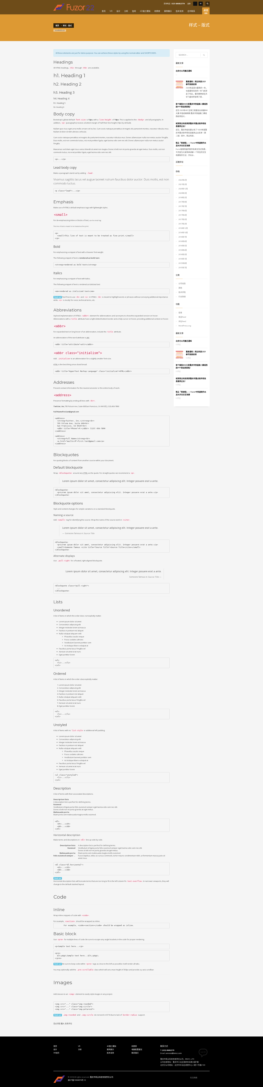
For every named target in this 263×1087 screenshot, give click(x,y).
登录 (180, 312)
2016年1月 (182, 259)
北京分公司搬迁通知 (184, 71)
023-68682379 (178, 4)
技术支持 (110, 1053)
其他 (180, 288)
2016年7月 (182, 237)
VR (79, 1046)
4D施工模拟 (111, 1046)
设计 (55, 1049)
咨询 (206, 11)
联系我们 (135, 1053)
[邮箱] (207, 1078)
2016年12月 (183, 228)
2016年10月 (183, 232)
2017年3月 (182, 219)
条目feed (182, 317)
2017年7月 (182, 206)
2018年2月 (182, 197)
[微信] (199, 1078)
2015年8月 (182, 263)
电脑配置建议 (137, 1049)
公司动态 (182, 283)
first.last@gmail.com (70, 411)
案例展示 (110, 1049)
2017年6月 (182, 210)
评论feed (182, 321)
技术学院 (182, 292)
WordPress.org (184, 325)
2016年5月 (182, 245)
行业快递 (182, 296)
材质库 (134, 1046)
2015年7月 (182, 267)
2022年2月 (182, 180)
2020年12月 (183, 188)
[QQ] (195, 4)
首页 (55, 1046)
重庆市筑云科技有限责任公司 (101, 1077)
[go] (204, 55)
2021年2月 (182, 184)
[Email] (201, 4)
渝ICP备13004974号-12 (77, 1080)
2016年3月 (182, 254)
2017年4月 (182, 215)
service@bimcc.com (173, 1053)
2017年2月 (182, 223)
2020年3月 (182, 193)
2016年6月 (182, 241)
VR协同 (56, 1053)
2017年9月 (182, 202)
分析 (80, 1049)
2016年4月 (182, 250)
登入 (63, 1023)
